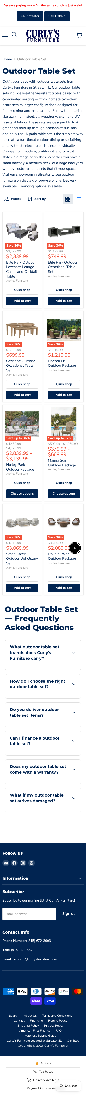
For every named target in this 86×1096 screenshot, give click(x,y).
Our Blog (73, 1041)
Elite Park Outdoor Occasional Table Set (62, 267)
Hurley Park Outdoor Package (20, 467)
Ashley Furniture (17, 281)
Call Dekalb (56, 16)
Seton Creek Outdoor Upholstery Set (22, 559)
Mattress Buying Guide (40, 1036)
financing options (43, 754)
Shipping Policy (28, 1026)
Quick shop (22, 290)
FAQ (59, 1031)
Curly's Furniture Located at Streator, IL (34, 1041)
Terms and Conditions (57, 1016)
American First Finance (34, 1031)
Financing (36, 1021)
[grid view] (68, 199)
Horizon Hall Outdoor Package (62, 363)
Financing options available (40, 186)
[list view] (78, 199)
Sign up (69, 913)
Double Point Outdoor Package (62, 556)
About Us (30, 1016)
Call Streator (30, 16)
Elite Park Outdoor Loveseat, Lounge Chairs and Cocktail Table (21, 269)
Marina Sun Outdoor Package (62, 462)
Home (7, 59)
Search (13, 1016)
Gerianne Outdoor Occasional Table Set (20, 366)
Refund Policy (57, 1021)
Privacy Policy (54, 1026)
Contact (19, 1021)
